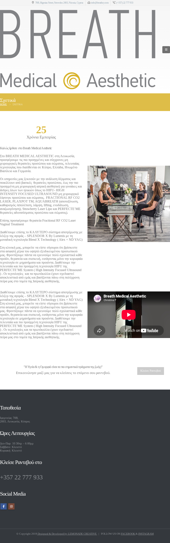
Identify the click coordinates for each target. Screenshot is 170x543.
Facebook (3, 506)
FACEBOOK (128, 533)
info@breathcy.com (100, 2)
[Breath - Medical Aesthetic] (77, 49)
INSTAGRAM (146, 533)
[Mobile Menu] (166, 49)
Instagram (11, 506)
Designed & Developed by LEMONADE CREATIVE (67, 533)
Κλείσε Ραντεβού (150, 370)
